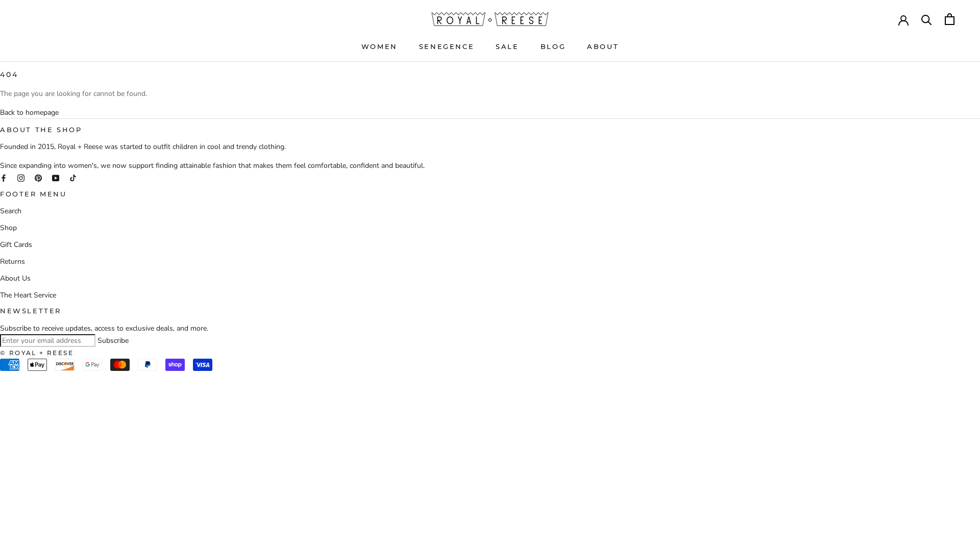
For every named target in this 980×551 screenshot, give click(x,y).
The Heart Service (28, 295)
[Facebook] (3, 177)
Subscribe (113, 340)
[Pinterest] (38, 177)
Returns (12, 261)
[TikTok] (73, 177)
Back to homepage (29, 112)
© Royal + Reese (37, 353)
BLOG (553, 46)
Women (379, 46)
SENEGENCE (446, 46)
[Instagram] (20, 177)
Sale (507, 46)
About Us (15, 278)
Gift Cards (16, 244)
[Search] (926, 19)
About (603, 46)
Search (10, 211)
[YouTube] (55, 177)
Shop (8, 228)
